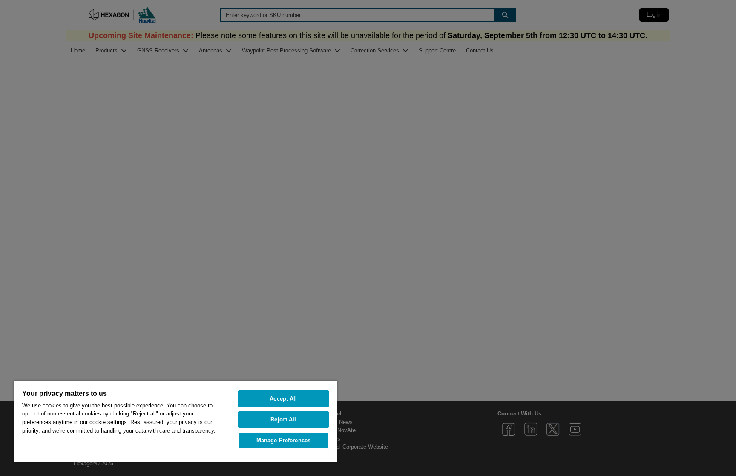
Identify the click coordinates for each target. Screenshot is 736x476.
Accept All (283, 398)
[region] (175, 421)
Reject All (283, 419)
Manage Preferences (283, 440)
